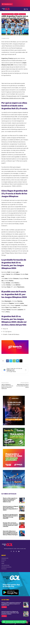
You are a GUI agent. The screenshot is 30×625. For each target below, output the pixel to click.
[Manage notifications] (27, 622)
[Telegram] (17, 360)
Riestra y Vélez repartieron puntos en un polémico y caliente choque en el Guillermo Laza (10, 499)
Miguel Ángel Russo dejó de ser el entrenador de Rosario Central (22, 386)
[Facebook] (7, 360)
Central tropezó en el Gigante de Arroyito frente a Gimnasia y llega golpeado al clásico (10, 508)
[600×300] (15, 355)
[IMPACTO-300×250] (14, 489)
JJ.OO (16, 14)
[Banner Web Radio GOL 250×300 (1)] (14, 447)
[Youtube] (19, 551)
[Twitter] (10, 360)
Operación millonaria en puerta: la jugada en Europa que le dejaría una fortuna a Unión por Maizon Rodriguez (10, 532)
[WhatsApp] (14, 360)
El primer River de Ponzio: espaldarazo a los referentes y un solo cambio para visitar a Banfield (10, 524)
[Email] (20, 360)
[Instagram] (14, 551)
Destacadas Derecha (7, 14)
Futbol (4, 606)
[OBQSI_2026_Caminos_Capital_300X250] (14, 468)
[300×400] (14, 426)
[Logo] (5, 9)
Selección (22, 14)
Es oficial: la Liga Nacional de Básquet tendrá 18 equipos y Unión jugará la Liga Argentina (10, 516)
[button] (14, 621)
